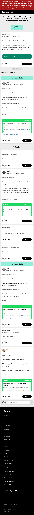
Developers (7, 436)
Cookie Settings (13, 504)
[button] (31, 35)
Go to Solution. (12, 56)
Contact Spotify (8, 463)
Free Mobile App (8, 460)
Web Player (7, 457)
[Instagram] (6, 490)
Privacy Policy (6, 504)
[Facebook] (16, 490)
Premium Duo (7, 474)
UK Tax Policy (15, 509)
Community (8, 12)
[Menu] (31, 12)
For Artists (6, 433)
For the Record (8, 425)
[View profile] (4, 83)
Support (6, 454)
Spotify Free (7, 484)
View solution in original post (10, 134)
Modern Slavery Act (8, 509)
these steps (21, 7)
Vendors (6, 446)
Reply (27, 64)
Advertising (7, 439)
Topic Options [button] (16, 69)
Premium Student (9, 481)
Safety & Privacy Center (12, 502)
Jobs (5, 422)
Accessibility (11, 507)
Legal (5, 502)
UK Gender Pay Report (8, 511)
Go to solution (18, 28)
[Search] (23, 12)
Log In (27, 12)
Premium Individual (9, 471)
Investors (6, 443)
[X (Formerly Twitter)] (11, 490)
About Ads (6, 507)
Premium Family (8, 478)
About (5, 418)
